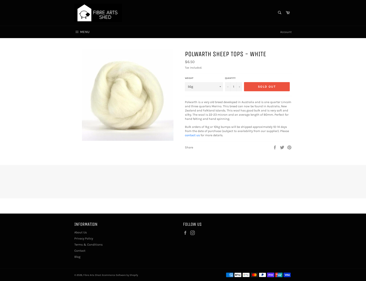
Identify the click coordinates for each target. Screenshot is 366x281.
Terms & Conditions (88, 244)
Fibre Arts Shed (92, 275)
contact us (192, 135)
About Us (80, 232)
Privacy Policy (83, 238)
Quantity (230, 78)
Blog (77, 257)
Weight (189, 78)
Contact (79, 250)
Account (286, 32)
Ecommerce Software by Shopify (120, 275)
